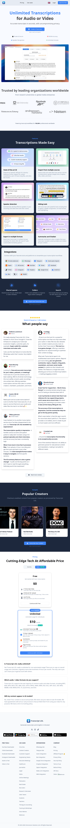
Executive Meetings (24, 760)
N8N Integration (41, 774)
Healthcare (22, 764)
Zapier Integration (41, 767)
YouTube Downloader (8, 747)
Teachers (21, 801)
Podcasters (22, 781)
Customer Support (24, 754)
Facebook (13, 396)
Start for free (63, 2)
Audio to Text (5, 760)
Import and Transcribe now (36, 301)
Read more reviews (36, 475)
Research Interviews (25, 791)
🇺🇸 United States (13, 416)
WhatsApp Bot (40, 747)
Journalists (22, 767)
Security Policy (58, 760)
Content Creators (24, 750)
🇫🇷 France (12, 333)
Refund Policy (57, 767)
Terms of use (57, 764)
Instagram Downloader (8, 757)
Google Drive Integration (43, 760)
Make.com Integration (42, 771)
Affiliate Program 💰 (59, 754)
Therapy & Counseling (25, 805)
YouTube (12, 366)
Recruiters (22, 788)
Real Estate (22, 784)
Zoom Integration (41, 754)
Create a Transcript (36, 29)
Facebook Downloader (8, 754)
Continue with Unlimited (35, 653)
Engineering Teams (24, 757)
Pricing (22, 2)
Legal (20, 771)
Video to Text (5, 764)
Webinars (22, 815)
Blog (55, 747)
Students (21, 798)
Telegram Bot (40, 750)
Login (54, 2)
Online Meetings (24, 777)
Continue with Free (35, 603)
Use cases (30, 2)
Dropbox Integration (42, 764)
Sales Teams (22, 794)
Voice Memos (23, 811)
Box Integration (40, 757)
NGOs (21, 774)
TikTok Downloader (7, 750)
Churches (22, 747)
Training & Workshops (25, 808)
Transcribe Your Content (36, 543)
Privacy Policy (57, 757)
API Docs (56, 771)
